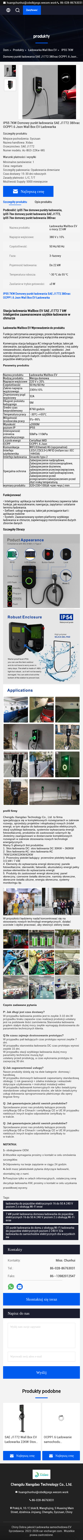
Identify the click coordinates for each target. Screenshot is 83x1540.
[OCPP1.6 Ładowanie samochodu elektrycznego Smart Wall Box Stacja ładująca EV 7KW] (22, 1418)
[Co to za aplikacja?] (11, 1287)
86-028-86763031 (71, 2)
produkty (18, 50)
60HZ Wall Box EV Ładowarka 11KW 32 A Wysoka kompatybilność (60, 1439)
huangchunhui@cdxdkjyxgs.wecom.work (32, 2)
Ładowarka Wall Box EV (42, 50)
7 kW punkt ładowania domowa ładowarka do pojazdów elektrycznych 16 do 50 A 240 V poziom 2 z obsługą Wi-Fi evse (40, 1217)
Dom (6, 50)
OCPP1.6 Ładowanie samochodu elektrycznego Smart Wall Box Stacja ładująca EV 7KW (22, 1439)
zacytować (32, 10)
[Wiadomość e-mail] (19, 1286)
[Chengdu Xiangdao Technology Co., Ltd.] (41, 1474)
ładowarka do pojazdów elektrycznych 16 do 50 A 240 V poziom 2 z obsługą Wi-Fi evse (39, 1205)
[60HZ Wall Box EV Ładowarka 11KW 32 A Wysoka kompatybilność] (61, 1418)
